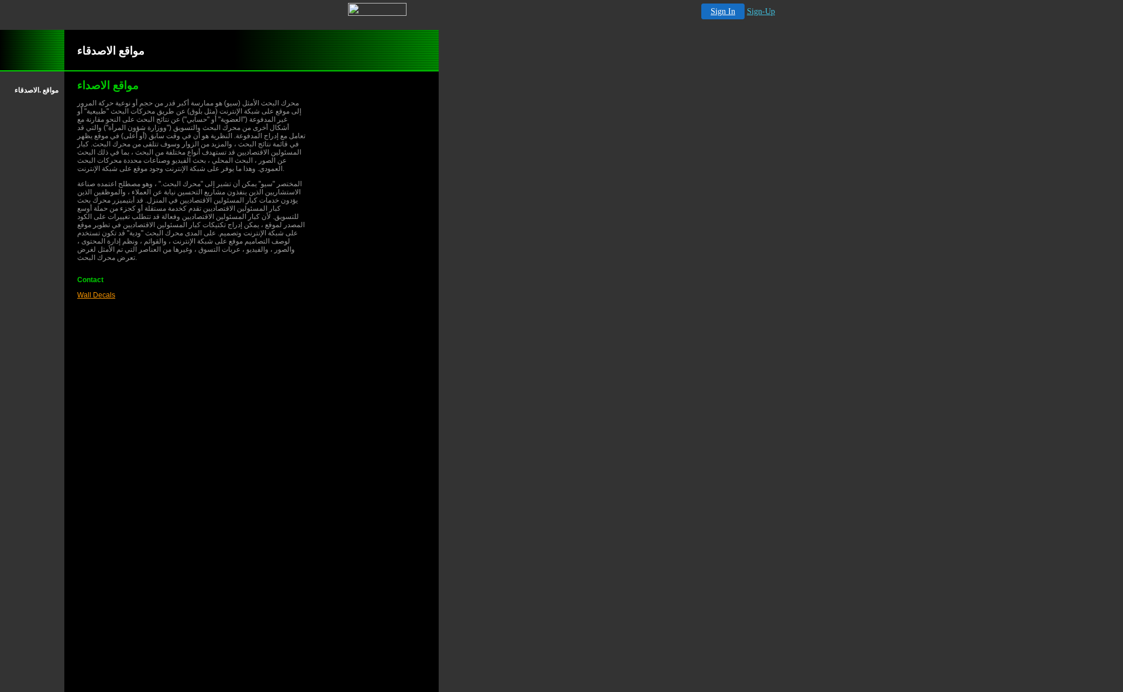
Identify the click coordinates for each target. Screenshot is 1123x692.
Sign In (723, 11)
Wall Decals (96, 295)
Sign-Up (761, 11)
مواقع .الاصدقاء (36, 90)
